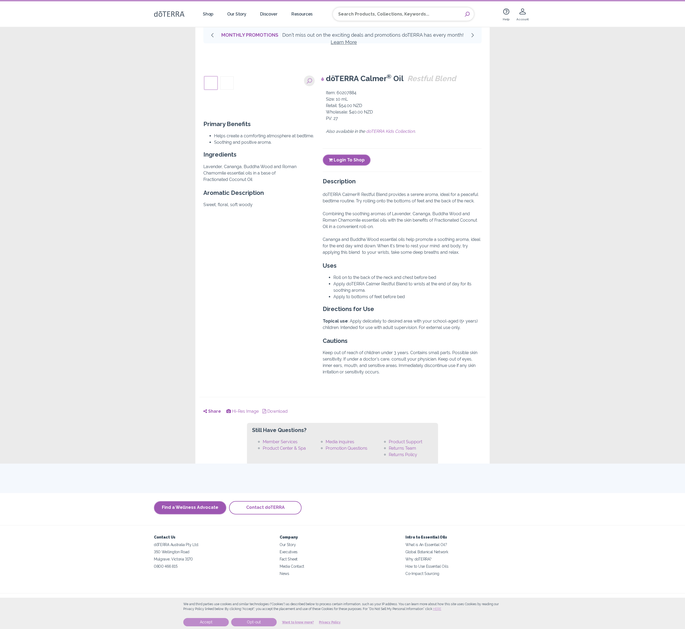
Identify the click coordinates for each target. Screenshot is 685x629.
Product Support (405, 441)
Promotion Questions (346, 448)
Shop (208, 14)
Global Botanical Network (426, 552)
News (284, 573)
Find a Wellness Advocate (190, 507)
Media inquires (340, 441)
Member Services (280, 441)
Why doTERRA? (418, 559)
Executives (289, 552)
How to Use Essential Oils (426, 566)
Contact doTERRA (265, 507)
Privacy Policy (330, 622)
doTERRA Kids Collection (390, 131)
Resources (302, 14)
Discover (268, 14)
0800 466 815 (165, 566)
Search (467, 14)
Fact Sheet (289, 559)
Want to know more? (298, 622)
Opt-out (254, 622)
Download (277, 411)
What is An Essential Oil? (426, 544)
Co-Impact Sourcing (422, 573)
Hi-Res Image (245, 411)
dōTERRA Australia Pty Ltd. (176, 544)
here (437, 609)
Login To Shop (349, 159)
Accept (206, 622)
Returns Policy (403, 454)
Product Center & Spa (284, 448)
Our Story (236, 14)
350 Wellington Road (171, 552)
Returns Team (402, 448)
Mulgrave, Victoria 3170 (173, 559)
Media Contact (292, 566)
